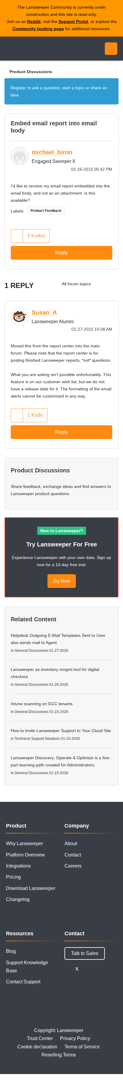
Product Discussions (31, 71)
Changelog (18, 899)
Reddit (34, 21)
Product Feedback (45, 211)
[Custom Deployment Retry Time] (100, 283)
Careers (73, 865)
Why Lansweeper (24, 843)
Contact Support (23, 981)
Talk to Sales (84, 953)
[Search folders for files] (112, 283)
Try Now (61, 580)
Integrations (18, 865)
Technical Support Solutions (37, 739)
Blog (11, 951)
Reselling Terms (58, 1054)
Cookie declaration (37, 1046)
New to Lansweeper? (61, 530)
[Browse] (8, 48)
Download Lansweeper (30, 888)
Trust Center (40, 1038)
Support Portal (73, 21)
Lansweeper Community (32, 48)
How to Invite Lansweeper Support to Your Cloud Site (61, 730)
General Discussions (31, 650)
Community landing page (38, 28)
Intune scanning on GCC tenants (42, 703)
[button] (17, 235)
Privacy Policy (75, 1038)
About (70, 843)
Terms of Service (82, 1046)
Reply (61, 252)
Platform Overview (25, 854)
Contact (72, 854)
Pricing (13, 876)
